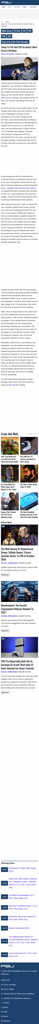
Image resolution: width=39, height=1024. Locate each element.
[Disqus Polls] (19, 724)
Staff (5, 1012)
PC (18, 885)
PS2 (29, 30)
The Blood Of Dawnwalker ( (20, 895)
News (25, 7)
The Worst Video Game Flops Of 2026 (28, 485)
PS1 (24, 30)
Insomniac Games (28, 188)
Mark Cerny (7, 30)
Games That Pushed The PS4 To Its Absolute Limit (8, 514)
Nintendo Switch (20, 882)
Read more (5, 575)
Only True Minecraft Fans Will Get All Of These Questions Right (9, 459)
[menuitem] (3, 7)
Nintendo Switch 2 (25, 906)
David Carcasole (7, 54)
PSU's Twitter (8, 989)
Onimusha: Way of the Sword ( (21, 917)
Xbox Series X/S (20, 898)
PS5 (9, 7)
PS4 (3, 36)
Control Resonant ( (16, 953)
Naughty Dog (12, 188)
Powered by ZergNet (32, 434)
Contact (6, 1003)
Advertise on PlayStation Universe (16, 998)
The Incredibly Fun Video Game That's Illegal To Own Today (8, 487)
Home (3, 7)
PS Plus (17, 7)
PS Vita (17, 30)
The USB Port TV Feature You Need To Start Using (28, 459)
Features (33, 7)
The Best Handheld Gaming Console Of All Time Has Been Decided (29, 514)
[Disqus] (19, 776)
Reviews (6, 1021)
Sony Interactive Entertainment (15, 41)
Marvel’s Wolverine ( (17, 928)
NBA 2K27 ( (13, 906)
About (5, 1007)
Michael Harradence (9, 563)
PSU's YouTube (9, 985)
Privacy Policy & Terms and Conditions (18, 994)
